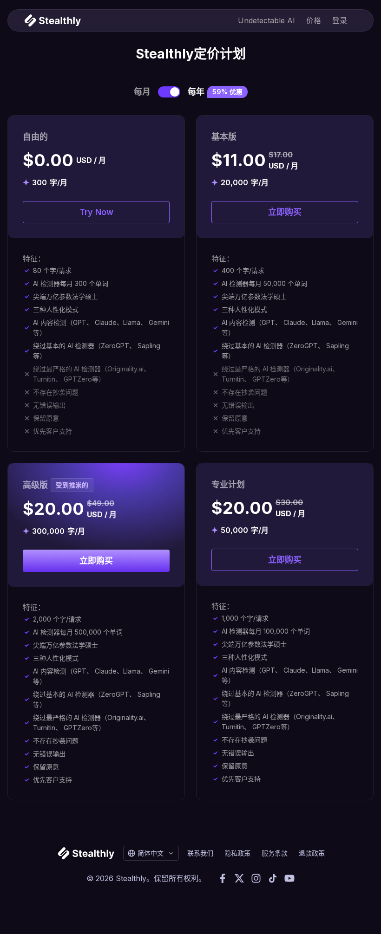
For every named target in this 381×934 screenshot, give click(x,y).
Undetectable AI (266, 20)
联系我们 (200, 853)
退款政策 (312, 853)
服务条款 (275, 853)
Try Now (96, 212)
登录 (339, 20)
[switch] (169, 91)
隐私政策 (237, 853)
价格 (313, 20)
